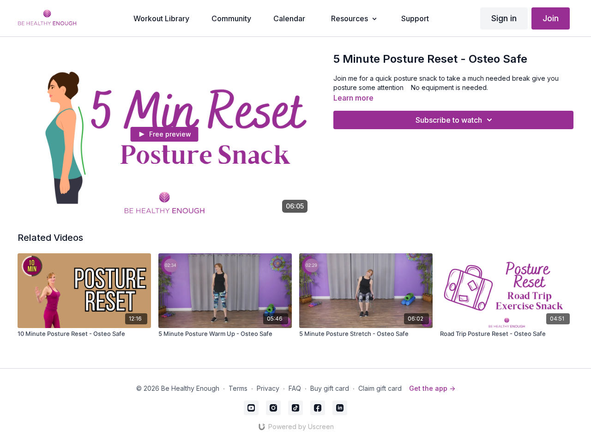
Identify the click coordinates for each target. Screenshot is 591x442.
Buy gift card (329, 388)
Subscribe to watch (449, 120)
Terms (238, 388)
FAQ (295, 388)
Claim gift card (380, 388)
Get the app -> (432, 388)
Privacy (268, 388)
